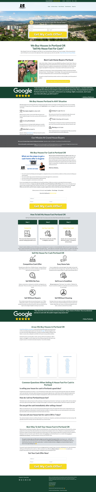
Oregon (43, 330)
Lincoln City (29, 370)
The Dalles (67, 369)
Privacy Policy (26, 477)
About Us (74, 6)
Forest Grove (29, 368)
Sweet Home (48, 369)
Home (49, 6)
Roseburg (48, 358)
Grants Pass (67, 359)
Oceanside (48, 367)
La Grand (48, 364)
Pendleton (67, 368)
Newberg (67, 372)
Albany (29, 366)
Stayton (29, 371)
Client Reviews (68, 6)
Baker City (48, 371)
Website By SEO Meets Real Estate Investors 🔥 (57, 488)
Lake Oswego (29, 372)
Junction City (29, 363)
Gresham (48, 362)
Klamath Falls (68, 360)
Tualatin (48, 373)
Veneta (29, 364)
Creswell (29, 361)
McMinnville (29, 362)
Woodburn (67, 367)
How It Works (61, 6)
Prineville (67, 364)
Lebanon (29, 359)
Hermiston (48, 372)
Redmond (67, 363)
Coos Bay (67, 362)
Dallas (67, 370)
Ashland (67, 361)
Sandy (48, 366)
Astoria (29, 369)
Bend (48, 361)
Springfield (28, 360)
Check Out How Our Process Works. (67, 52)
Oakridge (29, 365)
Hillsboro (48, 363)
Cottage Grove (68, 365)
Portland (48, 359)
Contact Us (21, 477)
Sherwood (67, 371)
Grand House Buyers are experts (27, 329)
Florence (48, 370)
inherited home (30, 132)
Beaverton (48, 365)
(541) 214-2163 (53, 193)
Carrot (65, 490)
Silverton (48, 368)
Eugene (67, 358)
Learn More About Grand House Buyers (58, 81)
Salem (48, 360)
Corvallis (29, 367)
